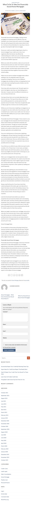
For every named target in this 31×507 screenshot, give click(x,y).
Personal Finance (5, 482)
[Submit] (28, 358)
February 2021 (4, 415)
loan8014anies (22, 10)
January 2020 (4, 451)
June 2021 (3, 404)
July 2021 (3, 401)
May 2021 (3, 406)
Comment (5, 311)
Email (4, 331)
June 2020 (3, 437)
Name (4, 324)
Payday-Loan (4, 480)
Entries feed (4, 494)
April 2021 (3, 409)
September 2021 (5, 395)
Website (5, 337)
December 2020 (5, 420)
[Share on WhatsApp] (9, 275)
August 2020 (4, 432)
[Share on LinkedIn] (22, 275)
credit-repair (4, 471)
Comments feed (5, 496)
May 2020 (3, 440)
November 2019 (5, 457)
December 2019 (5, 454)
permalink (27, 280)
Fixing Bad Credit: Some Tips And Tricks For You (13, 379)
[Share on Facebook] (11, 275)
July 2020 (3, 434)
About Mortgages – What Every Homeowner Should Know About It (7, 296)
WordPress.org (5, 499)
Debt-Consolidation (6, 474)
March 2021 (4, 412)
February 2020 (4, 449)
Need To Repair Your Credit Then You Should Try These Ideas (14, 373)
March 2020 (4, 446)
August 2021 (4, 398)
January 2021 (4, 418)
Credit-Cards (4, 468)
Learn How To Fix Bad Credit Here (9, 376)
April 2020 (3, 443)
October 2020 (4, 426)
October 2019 (4, 460)
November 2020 (5, 423)
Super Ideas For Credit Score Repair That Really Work (14, 369)
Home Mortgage (15, 2)
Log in (2, 491)
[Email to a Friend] (17, 275)
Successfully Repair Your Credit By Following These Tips (15, 366)
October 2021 (4, 392)
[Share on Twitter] (14, 275)
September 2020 (5, 429)
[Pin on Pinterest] (19, 275)
